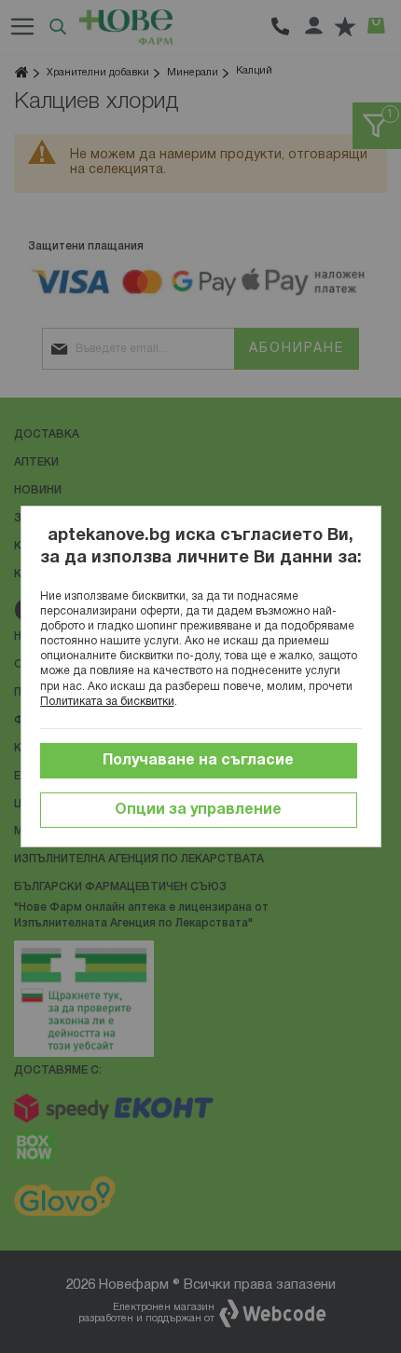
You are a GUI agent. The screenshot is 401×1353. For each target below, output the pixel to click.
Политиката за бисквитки (107, 702)
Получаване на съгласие (198, 760)
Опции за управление (198, 810)
